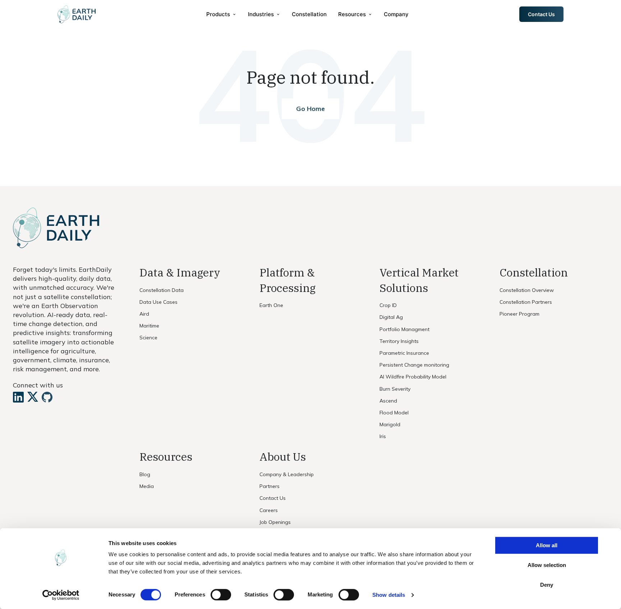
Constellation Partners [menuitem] (526, 302)
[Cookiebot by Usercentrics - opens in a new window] (60, 595)
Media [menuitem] (146, 486)
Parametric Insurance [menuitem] (404, 353)
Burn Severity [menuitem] (395, 389)
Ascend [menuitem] (388, 401)
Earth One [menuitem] (271, 305)
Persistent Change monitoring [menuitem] (414, 365)
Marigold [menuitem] (390, 424)
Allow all (546, 545)
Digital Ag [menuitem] (391, 317)
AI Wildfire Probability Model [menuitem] (413, 376)
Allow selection (547, 565)
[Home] (77, 14)
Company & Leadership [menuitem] (286, 474)
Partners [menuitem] (269, 486)
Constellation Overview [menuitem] (527, 290)
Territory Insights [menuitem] (399, 341)
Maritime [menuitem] (149, 325)
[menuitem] (221, 14)
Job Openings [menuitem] (275, 522)
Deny (546, 585)
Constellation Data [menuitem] (161, 290)
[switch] (221, 594)
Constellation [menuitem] (309, 14)
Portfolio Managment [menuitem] (404, 329)
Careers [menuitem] (268, 510)
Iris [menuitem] (383, 436)
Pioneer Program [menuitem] (519, 314)
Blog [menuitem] (144, 474)
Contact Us (541, 14)
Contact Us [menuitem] (272, 498)
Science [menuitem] (148, 337)
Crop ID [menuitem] (388, 305)
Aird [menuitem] (144, 314)
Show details (388, 595)
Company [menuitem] (396, 14)
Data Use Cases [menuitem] (158, 302)
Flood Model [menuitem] (394, 412)
